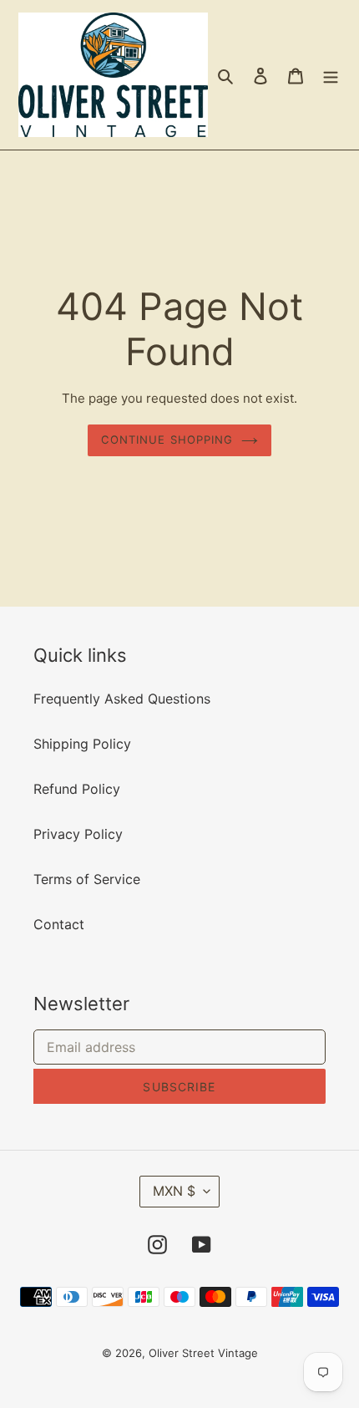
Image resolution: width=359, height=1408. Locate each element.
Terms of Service (86, 879)
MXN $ (174, 1190)
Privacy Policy (78, 834)
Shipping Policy (82, 743)
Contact (58, 924)
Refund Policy (76, 788)
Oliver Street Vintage (203, 1353)
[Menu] (330, 75)
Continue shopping (167, 439)
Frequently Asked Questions (121, 698)
